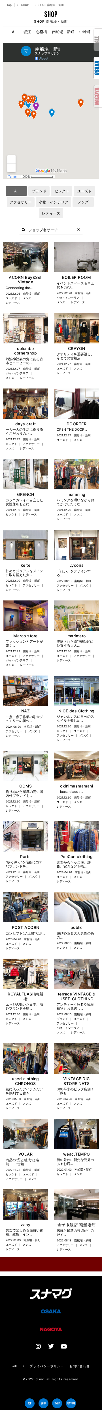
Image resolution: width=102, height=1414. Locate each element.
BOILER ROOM (76, 277)
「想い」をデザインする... (74, 573)
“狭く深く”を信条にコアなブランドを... (24, 864)
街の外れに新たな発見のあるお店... (75, 1162)
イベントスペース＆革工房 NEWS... (75, 285)
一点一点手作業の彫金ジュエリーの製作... (24, 719)
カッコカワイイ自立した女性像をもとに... (24, 502)
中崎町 (84, 31)
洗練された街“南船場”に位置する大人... (75, 643)
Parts (25, 856)
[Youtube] (63, 1346)
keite (26, 565)
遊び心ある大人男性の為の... (75, 935)
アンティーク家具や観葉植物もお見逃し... (75, 1006)
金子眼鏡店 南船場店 (77, 1224)
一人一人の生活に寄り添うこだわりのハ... (24, 431)
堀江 (27, 31)
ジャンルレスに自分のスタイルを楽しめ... (75, 718)
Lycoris (76, 565)
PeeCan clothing (76, 856)
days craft (25, 423)
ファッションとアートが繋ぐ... (24, 643)
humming (76, 494)
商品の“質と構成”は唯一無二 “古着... (24, 1162)
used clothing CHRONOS (25, 1081)
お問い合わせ (79, 1366)
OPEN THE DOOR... (72, 429)
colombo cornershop (25, 351)
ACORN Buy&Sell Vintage (25, 280)
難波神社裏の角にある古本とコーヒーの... (24, 361)
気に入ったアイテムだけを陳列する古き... (24, 1091)
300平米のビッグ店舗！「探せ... (75, 1091)
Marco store (25, 635)
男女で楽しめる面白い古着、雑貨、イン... (24, 1232)
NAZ (25, 710)
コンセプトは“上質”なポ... (25, 933)
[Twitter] (51, 1346)
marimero (76, 635)
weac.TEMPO (76, 1154)
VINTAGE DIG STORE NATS (76, 1081)
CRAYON (76, 348)
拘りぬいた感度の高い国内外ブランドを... (24, 793)
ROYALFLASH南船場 (25, 996)
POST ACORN (25, 927)
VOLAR (25, 1154)
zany (25, 1224)
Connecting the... (19, 288)
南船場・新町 (63, 31)
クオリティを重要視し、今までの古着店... (75, 356)
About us (18, 1366)
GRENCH (25, 494)
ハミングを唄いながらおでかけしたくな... (75, 502)
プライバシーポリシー (47, 1366)
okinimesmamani (76, 786)
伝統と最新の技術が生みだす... (75, 1232)
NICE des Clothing (76, 710)
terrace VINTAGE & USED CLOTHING (76, 996)
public (77, 927)
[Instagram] (38, 1346)
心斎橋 (41, 31)
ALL (15, 31)
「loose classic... (70, 791)
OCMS (25, 786)
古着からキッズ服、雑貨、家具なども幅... (74, 864)
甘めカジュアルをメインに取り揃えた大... (24, 573)
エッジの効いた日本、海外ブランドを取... (24, 1006)
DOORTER (77, 423)
